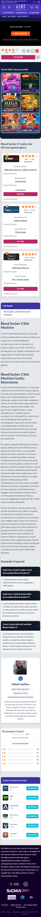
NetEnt (28, 27)
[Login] (9, 7)
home (4, 16)
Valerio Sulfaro (20, 684)
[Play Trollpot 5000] (30, 122)
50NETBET (20, 194)
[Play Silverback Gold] (30, 102)
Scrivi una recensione (20, 743)
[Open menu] (4, 7)
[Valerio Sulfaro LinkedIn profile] (20, 678)
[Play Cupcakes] (11, 82)
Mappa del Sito (16, 905)
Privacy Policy (20, 907)
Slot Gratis (12, 16)
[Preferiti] (32, 7)
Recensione (32, 788)
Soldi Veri (18, 57)
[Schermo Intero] (24, 51)
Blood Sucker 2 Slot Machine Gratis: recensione (17, 313)
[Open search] (37, 7)
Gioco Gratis (21, 34)
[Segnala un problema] (37, 51)
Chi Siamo (4, 905)
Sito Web (20, 241)
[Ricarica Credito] (28, 51)
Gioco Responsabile (30, 905)
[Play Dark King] (30, 82)
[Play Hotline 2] (11, 122)
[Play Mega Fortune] (11, 102)
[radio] (3, 50)
